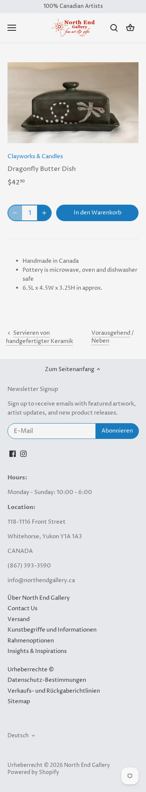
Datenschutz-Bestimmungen (46, 680)
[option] (73, 102)
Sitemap (18, 701)
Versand (18, 619)
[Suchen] (114, 28)
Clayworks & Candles (35, 156)
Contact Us (22, 608)
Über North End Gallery (38, 598)
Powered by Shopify (33, 772)
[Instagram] (23, 454)
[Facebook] (12, 454)
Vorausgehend (110, 333)
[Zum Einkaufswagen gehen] (130, 28)
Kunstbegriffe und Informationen (52, 630)
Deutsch (18, 736)
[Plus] (44, 213)
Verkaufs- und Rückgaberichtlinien (53, 691)
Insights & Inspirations (37, 651)
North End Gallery (87, 765)
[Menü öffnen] (11, 28)
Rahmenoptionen (30, 641)
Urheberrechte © (30, 670)
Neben (100, 341)
